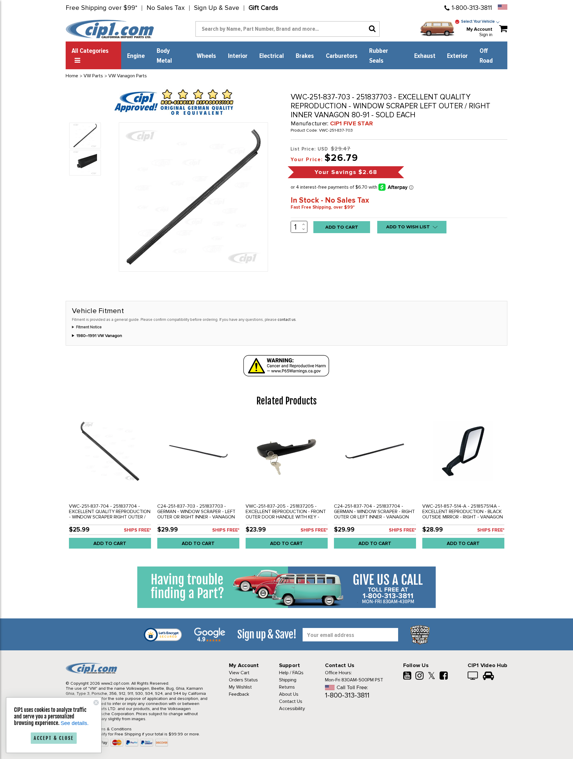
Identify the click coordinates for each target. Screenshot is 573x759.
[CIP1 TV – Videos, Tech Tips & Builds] (473, 676)
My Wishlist (240, 687)
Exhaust (424, 56)
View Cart (239, 673)
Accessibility (292, 709)
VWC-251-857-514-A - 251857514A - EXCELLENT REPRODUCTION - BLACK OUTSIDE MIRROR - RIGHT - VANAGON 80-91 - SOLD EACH (462, 514)
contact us (287, 319)
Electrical (271, 56)
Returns (287, 687)
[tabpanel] (110, 485)
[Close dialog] (96, 703)
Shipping (287, 680)
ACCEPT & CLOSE (54, 738)
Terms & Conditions (113, 729)
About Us (288, 694)
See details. (75, 723)
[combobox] (287, 29)
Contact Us (290, 701)
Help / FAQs (291, 673)
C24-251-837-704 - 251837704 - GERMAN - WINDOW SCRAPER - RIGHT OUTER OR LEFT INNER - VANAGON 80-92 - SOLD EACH (374, 514)
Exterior (457, 56)
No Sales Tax (166, 8)
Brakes (305, 56)
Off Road (486, 56)
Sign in (485, 35)
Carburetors (342, 56)
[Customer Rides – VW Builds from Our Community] (488, 676)
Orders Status (243, 680)
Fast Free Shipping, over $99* (323, 207)
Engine (136, 56)
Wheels (206, 56)
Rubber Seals (378, 56)
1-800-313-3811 (472, 8)
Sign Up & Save (216, 8)
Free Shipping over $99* (101, 8)
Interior (237, 56)
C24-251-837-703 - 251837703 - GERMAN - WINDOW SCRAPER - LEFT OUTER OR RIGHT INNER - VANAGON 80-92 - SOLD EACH (196, 514)
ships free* (137, 530)
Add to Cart (109, 543)
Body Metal (164, 56)
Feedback (239, 694)
